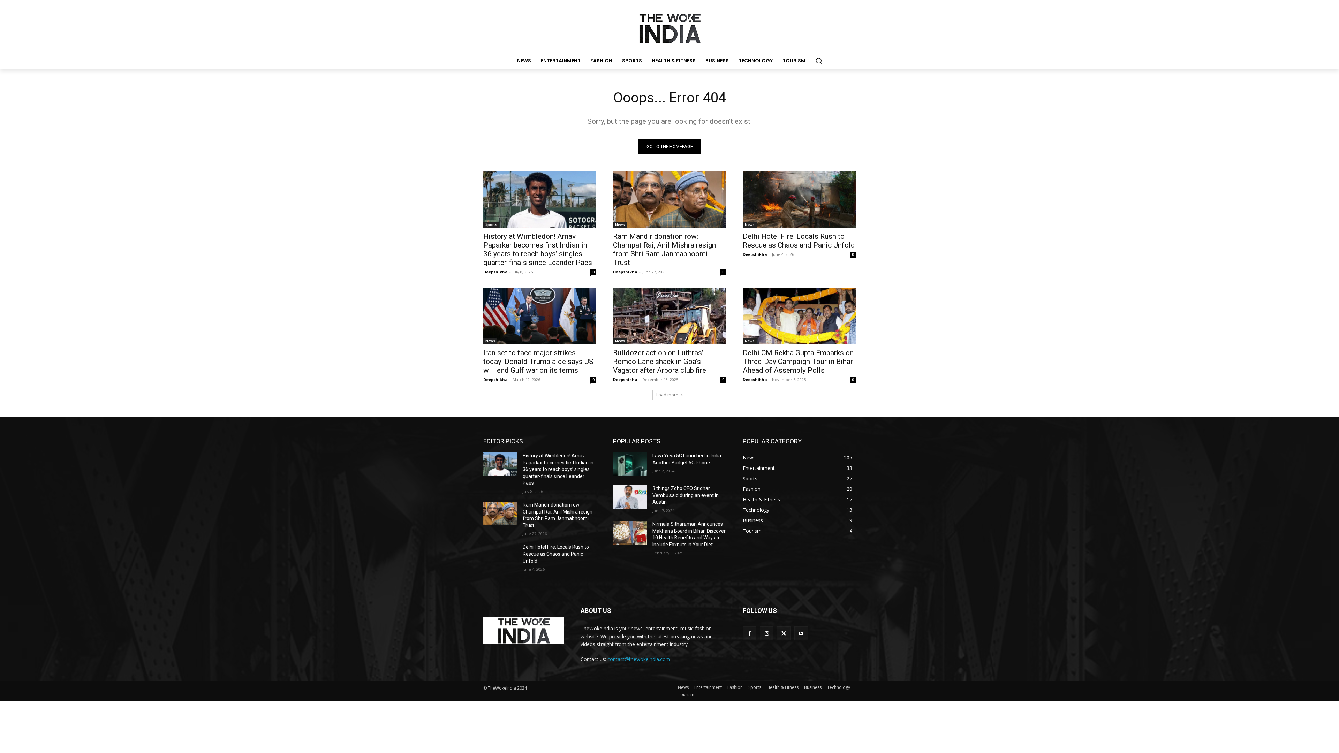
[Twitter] (783, 633)
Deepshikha (495, 271)
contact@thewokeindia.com (638, 659)
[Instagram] (766, 633)
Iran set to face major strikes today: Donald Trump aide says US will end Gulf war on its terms (538, 361)
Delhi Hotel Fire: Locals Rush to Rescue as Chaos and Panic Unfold (799, 240)
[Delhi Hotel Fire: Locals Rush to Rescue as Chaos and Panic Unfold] (799, 199)
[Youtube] (801, 633)
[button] (818, 60)
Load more (667, 395)
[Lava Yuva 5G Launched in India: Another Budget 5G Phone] (630, 464)
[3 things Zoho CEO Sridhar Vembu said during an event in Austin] (630, 497)
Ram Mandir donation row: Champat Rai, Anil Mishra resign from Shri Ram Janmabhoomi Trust (664, 249)
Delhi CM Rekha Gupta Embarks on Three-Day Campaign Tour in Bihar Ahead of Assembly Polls (798, 361)
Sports (491, 224)
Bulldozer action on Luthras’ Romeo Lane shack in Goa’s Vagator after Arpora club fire (659, 361)
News (620, 224)
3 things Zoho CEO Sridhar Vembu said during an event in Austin (685, 495)
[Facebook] (749, 633)
